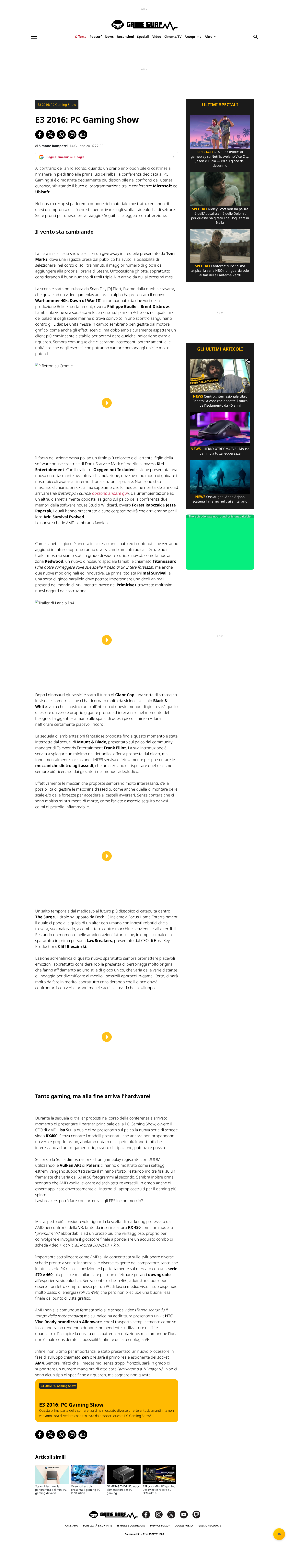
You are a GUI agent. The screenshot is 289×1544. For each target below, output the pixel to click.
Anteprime (193, 36)
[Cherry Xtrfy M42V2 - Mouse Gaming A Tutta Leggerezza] (220, 428)
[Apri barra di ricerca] (255, 36)
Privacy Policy (160, 1525)
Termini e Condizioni (131, 1525)
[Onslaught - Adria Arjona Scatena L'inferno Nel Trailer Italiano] (220, 476)
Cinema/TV (172, 36)
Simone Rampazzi (53, 146)
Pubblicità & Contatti (97, 1525)
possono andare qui (110, 493)
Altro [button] (209, 36)
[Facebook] (148, 1514)
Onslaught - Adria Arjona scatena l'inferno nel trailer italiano (220, 499)
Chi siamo (71, 1525)
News (109, 36)
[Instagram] (161, 1514)
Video (156, 36)
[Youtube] (186, 1514)
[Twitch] (196, 1514)
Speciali (143, 36)
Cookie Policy (184, 1525)
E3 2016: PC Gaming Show (57, 104)
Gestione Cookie (210, 1525)
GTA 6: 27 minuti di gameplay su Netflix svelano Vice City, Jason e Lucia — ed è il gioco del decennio (220, 159)
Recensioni (125, 36)
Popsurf (96, 36)
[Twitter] (173, 1514)
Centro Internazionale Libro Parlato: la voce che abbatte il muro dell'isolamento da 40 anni (220, 401)
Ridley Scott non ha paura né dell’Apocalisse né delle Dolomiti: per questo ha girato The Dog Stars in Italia (220, 216)
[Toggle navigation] (34, 37)
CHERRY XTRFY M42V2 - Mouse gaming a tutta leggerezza (220, 451)
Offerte (81, 36)
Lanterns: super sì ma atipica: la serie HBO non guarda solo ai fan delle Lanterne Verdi (220, 270)
